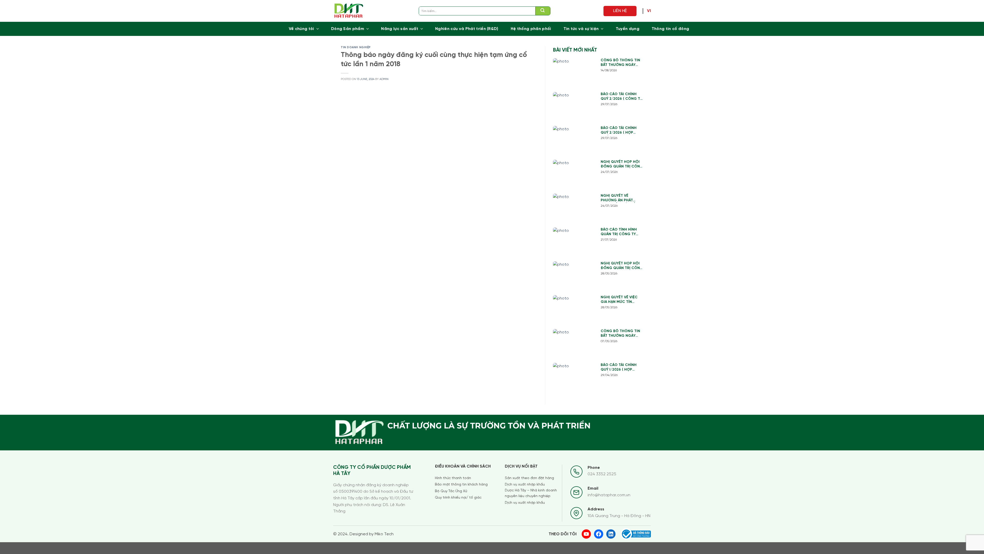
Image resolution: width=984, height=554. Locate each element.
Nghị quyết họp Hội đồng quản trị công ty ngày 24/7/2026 (622, 164)
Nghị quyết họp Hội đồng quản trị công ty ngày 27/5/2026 (622, 266)
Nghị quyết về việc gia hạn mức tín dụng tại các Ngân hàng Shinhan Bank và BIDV (620, 299)
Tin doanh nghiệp (356, 47)
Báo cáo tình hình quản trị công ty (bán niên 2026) (619, 232)
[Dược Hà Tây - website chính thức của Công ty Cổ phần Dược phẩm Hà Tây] (349, 10)
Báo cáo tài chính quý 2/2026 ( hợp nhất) (619, 130)
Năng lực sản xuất (399, 29)
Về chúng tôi (301, 29)
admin (384, 79)
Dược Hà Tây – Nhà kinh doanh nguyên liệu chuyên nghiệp (531, 493)
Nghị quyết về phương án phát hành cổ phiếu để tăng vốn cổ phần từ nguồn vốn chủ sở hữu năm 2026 (622, 198)
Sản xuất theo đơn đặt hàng (529, 478)
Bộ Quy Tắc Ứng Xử (451, 491)
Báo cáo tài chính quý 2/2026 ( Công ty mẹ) (621, 96)
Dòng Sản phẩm (347, 29)
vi (649, 11)
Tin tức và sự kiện (581, 29)
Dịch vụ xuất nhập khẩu (525, 485)
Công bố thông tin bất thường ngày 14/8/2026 (620, 62)
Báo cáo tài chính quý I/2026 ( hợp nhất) (619, 367)
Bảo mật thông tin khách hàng (461, 485)
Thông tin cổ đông (670, 29)
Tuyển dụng (627, 29)
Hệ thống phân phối (531, 29)
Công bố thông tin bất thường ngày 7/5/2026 (620, 333)
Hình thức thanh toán (453, 478)
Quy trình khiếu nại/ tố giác (458, 498)
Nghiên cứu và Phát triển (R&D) (466, 29)
